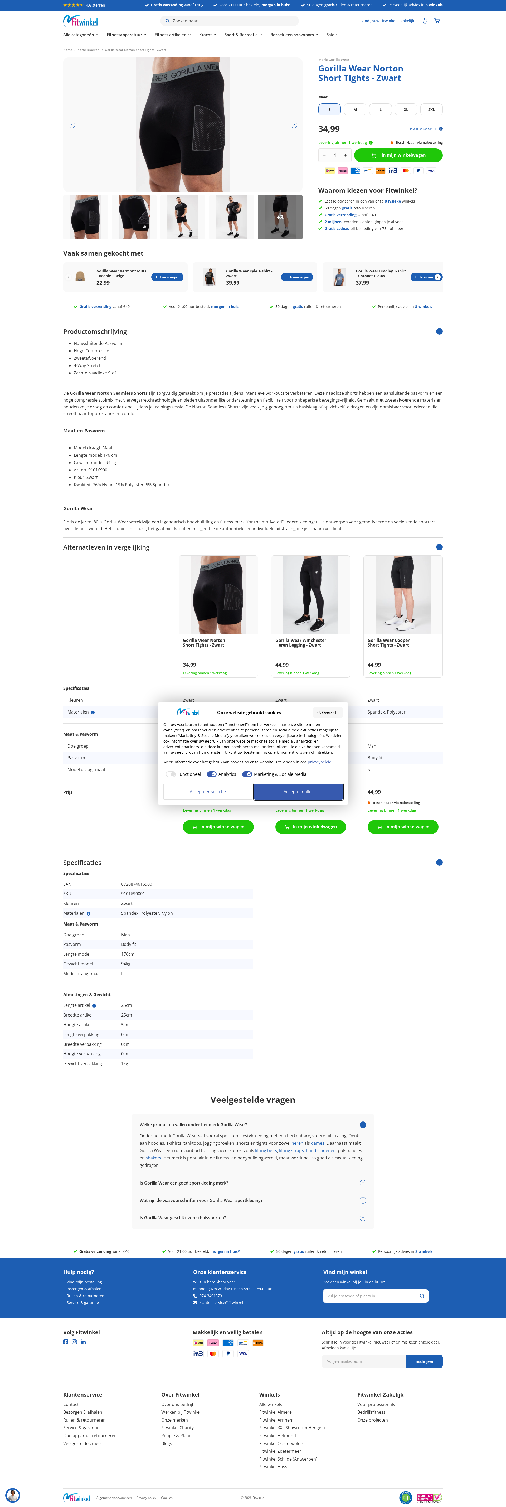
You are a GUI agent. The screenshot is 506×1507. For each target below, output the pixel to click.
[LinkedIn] (83, 1341)
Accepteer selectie (208, 792)
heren (297, 1143)
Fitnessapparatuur (124, 34)
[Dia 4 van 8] (231, 217)
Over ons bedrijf (177, 1404)
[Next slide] (438, 277)
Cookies (167, 1497)
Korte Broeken (88, 50)
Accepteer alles (299, 792)
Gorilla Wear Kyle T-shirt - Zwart (249, 273)
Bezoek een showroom (292, 34)
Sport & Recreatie (241, 34)
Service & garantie (83, 1302)
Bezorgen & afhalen (84, 1288)
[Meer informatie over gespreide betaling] (441, 129)
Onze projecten (372, 1420)
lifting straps (291, 1150)
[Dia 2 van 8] (134, 217)
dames (317, 1143)
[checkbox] (182, 774)
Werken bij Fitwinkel (181, 1412)
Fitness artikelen (171, 34)
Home (67, 50)
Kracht (205, 34)
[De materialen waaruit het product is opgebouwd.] (93, 712)
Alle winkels (270, 1404)
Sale (330, 34)
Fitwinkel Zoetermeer (280, 1451)
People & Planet (177, 1435)
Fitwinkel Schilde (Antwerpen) (288, 1459)
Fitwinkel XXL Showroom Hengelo (292, 1428)
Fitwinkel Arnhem (276, 1420)
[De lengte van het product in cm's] (94, 1006)
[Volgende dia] (294, 125)
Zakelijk (407, 20)
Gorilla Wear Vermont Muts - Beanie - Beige (121, 273)
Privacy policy (146, 1497)
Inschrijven (424, 1361)
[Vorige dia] (72, 125)
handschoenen (321, 1150)
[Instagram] (74, 1341)
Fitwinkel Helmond (277, 1435)
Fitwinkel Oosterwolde (281, 1443)
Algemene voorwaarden (114, 1497)
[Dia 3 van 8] (182, 217)
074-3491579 (211, 1295)
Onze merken (174, 1420)
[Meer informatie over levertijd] (371, 143)
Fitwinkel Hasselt (275, 1467)
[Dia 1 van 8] (85, 217)
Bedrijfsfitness (371, 1412)
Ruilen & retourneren (85, 1295)
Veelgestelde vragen (83, 1443)
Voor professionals (376, 1404)
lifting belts (266, 1150)
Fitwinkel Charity (177, 1428)
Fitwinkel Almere (275, 1412)
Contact (71, 1404)
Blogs (166, 1443)
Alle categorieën (78, 34)
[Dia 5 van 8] (280, 217)
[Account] (425, 21)
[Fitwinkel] (76, 1498)
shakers (153, 1158)
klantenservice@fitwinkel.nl (224, 1302)
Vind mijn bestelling (84, 1281)
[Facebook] (65, 1341)
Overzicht (330, 712)
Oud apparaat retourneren (90, 1435)
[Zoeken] (422, 1296)
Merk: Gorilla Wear (333, 59)
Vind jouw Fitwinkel (378, 20)
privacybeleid (320, 761)
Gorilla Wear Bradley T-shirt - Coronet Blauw (381, 273)
